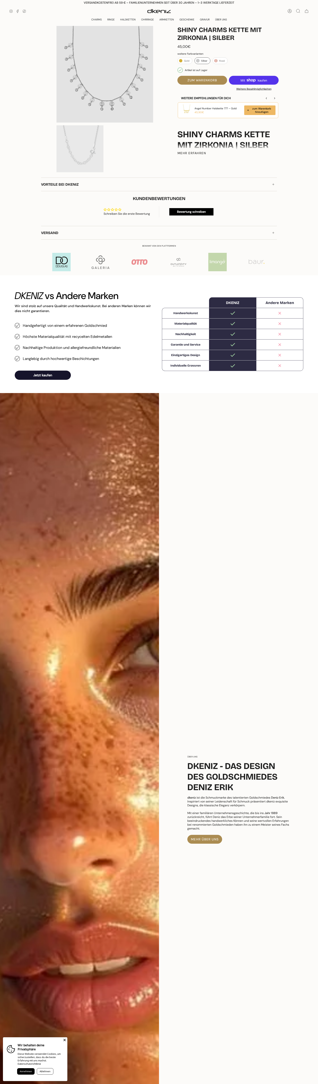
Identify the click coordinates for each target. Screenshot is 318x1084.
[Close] (64, 1040)
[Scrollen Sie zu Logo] (61, 262)
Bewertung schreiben (191, 212)
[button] (187, 19)
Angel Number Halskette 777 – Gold (216, 108)
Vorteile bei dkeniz (60, 184)
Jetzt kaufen (42, 375)
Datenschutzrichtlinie (29, 1063)
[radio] (184, 60)
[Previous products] (266, 98)
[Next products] (275, 98)
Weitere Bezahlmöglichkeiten (253, 89)
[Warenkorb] (306, 11)
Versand (49, 233)
